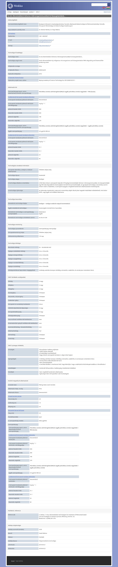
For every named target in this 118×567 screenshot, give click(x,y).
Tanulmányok (24, 12)
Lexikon (31, 12)
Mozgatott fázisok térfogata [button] (16, 410)
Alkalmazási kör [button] (12, 87)
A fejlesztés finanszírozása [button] (15, 77)
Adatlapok (16, 12)
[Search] (108, 4)
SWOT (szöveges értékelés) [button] (15, 345)
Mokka (18, 5)
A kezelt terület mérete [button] (14, 396)
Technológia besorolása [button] (15, 199)
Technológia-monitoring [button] (15, 224)
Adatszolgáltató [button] (12, 20)
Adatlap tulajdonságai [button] (14, 525)
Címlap (9, 12)
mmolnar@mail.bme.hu (46, 40)
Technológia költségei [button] (14, 243)
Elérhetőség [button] (11, 33)
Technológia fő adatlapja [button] (15, 52)
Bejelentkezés (107, 12)
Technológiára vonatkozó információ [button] (18, 165)
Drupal (12, 561)
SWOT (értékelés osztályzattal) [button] (16, 277)
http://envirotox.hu (44, 45)
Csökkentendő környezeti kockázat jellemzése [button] (21, 97)
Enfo (37, 12)
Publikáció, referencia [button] (14, 510)
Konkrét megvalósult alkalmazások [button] (18, 381)
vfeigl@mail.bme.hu (45, 42)
